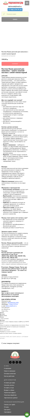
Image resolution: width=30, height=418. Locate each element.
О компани (7, 368)
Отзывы (6, 407)
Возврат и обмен (9, 390)
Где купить (7, 409)
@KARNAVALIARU (13, 302)
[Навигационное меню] (27, 3)
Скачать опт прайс (9, 404)
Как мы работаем (9, 376)
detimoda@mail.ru (15, 6)
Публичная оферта (10, 392)
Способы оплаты (9, 385)
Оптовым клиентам (10, 373)
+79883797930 (13, 304)
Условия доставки (9, 382)
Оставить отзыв (9, 387)
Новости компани (9, 371)
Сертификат (7, 412)
